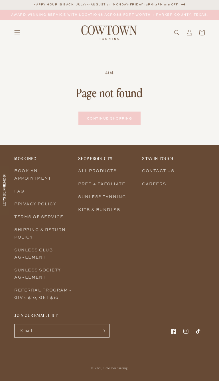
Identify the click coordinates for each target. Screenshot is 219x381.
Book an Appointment (32, 174)
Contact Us (158, 170)
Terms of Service (38, 216)
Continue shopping (109, 118)
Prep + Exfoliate (101, 183)
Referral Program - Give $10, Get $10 (42, 293)
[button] (17, 32)
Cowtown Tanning (116, 368)
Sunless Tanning (102, 196)
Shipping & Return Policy (40, 233)
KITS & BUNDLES (99, 209)
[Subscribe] (103, 331)
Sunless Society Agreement (37, 273)
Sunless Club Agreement (33, 253)
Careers (154, 183)
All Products (97, 170)
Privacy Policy (35, 204)
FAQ (19, 191)
